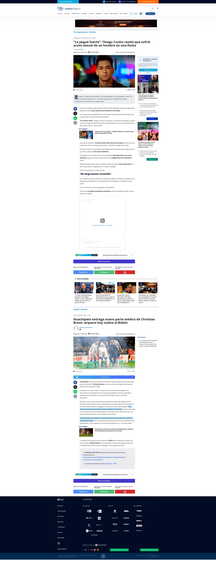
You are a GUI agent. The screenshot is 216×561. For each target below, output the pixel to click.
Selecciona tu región (66, 1)
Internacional (76, 13)
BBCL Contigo (123, 13)
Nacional (67, 13)
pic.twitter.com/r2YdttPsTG (93, 460)
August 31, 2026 (111, 464)
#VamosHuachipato (90, 457)
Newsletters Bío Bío (111, 1)
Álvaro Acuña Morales (85, 327)
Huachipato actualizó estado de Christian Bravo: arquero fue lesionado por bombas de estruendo (114, 430)
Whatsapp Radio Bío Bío (150, 550)
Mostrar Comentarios (104, 261)
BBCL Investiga (114, 13)
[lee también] (86, 432)
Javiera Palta (79, 50)
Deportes (91, 13)
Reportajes (60, 538)
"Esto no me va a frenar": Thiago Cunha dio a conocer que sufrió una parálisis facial (114, 132)
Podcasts (60, 13)
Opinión (106, 13)
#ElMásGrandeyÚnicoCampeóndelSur (110, 457)
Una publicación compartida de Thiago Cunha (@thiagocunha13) (102, 247)
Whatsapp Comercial (120, 549)
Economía (84, 13)
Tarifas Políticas (61, 549)
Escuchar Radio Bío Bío (148, 1)
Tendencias (99, 13)
